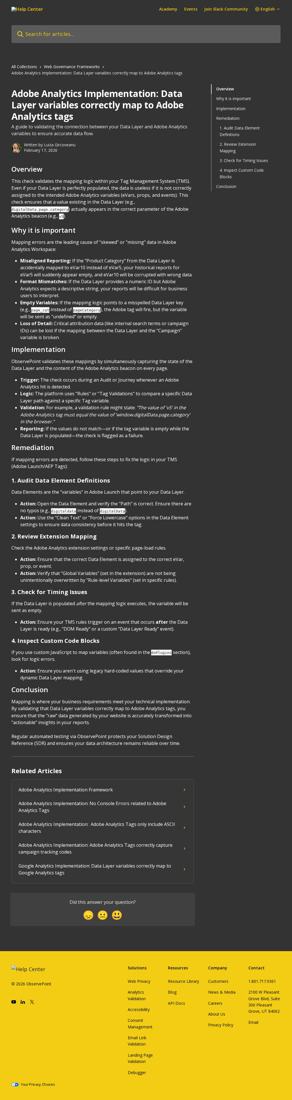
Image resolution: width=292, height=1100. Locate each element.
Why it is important (233, 98)
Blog (172, 992)
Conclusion (226, 186)
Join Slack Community (226, 9)
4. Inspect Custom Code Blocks (242, 173)
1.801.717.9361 (262, 981)
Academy (168, 9)
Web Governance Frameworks (72, 66)
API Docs (176, 1003)
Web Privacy (139, 981)
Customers (218, 981)
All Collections (24, 66)
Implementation (231, 108)
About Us (216, 1014)
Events (190, 9)
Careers (215, 1003)
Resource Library (183, 981)
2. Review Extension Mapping (238, 147)
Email (253, 1022)
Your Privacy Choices (38, 1084)
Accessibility (139, 1009)
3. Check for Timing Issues (244, 160)
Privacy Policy (220, 1025)
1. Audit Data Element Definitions (240, 131)
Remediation (228, 118)
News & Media (222, 992)
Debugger (137, 1072)
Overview (225, 89)
